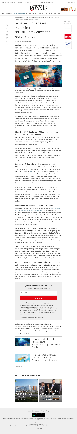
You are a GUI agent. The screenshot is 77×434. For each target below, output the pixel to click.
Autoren (38, 419)
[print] (7, 38)
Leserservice (12, 418)
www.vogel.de (64, 425)
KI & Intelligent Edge (31, 13)
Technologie (9, 13)
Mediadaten (46, 418)
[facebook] (7, 22)
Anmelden (70, 2)
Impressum (64, 418)
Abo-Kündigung (31, 418)
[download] (7, 41)
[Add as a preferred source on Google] (38, 415)
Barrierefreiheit (58, 418)
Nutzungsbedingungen (25, 307)
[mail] (7, 35)
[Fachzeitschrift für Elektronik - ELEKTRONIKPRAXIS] (3, 13)
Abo (67, 418)
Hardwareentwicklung (19, 13)
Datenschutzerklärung (25, 309)
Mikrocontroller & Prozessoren (42, 17)
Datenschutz (52, 418)
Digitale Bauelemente (29, 17)
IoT (31, 171)
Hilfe (19, 418)
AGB (16, 418)
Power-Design (52, 13)
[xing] (7, 28)
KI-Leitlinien (71, 418)
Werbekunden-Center (39, 418)
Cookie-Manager (6, 418)
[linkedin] (7, 32)
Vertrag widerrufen (24, 418)
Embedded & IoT (43, 13)
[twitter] (7, 25)
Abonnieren (38, 298)
